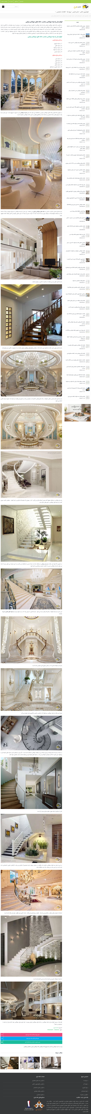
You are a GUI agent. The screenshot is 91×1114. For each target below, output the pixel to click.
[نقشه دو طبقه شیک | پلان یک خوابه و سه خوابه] (88, 381)
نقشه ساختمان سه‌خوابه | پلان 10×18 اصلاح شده (76, 227)
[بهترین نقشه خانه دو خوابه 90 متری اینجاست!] (88, 123)
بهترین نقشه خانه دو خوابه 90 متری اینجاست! (76, 123)
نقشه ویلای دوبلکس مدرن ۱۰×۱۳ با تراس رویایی (75, 163)
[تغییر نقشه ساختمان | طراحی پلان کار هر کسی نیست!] (88, 367)
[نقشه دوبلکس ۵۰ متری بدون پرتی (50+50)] (88, 204)
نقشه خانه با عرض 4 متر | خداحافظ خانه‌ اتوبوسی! (77, 75)
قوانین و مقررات (83, 1095)
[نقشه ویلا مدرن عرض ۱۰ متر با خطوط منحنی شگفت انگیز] (88, 147)
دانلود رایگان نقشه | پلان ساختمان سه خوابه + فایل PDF (76, 116)
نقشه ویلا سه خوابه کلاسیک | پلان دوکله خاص (76, 274)
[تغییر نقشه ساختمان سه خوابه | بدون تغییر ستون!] (88, 51)
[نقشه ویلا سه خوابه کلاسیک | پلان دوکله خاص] (88, 274)
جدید (77, 22)
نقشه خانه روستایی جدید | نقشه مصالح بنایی (76, 353)
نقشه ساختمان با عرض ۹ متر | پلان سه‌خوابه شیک (76, 170)
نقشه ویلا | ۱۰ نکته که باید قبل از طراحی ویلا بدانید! (76, 35)
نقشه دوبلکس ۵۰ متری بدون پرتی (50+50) (76, 204)
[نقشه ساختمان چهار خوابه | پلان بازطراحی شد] (88, 178)
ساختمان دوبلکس (27, 1047)
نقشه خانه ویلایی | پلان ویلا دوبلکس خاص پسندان (76, 323)
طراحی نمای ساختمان (39, 1088)
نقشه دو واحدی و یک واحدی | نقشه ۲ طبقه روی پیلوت (76, 337)
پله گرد (51, 1047)
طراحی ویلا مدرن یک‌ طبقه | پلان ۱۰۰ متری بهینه (75, 67)
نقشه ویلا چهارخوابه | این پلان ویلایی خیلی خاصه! (76, 131)
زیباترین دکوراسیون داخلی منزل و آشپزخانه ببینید (75, 294)
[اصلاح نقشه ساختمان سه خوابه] (88, 281)
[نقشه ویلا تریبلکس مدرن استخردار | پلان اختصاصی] (88, 90)
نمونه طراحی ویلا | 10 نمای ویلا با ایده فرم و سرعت (76, 389)
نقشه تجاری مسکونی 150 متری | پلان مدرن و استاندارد (75, 108)
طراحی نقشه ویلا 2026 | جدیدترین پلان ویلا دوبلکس (76, 139)
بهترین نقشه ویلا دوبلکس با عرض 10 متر (77, 307)
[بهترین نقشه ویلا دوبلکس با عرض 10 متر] (88, 307)
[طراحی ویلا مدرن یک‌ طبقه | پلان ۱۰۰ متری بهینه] (88, 67)
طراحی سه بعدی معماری (38, 1081)
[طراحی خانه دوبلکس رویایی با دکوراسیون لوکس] (88, 191)
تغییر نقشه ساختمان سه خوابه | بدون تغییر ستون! (76, 51)
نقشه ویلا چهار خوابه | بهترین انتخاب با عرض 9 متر (75, 156)
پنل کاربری (84, 1088)
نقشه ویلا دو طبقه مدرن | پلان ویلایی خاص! (76, 300)
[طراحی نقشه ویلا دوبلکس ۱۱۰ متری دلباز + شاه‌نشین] (88, 43)
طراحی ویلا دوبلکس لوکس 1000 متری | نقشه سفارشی (75, 99)
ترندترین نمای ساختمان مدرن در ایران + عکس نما (75, 218)
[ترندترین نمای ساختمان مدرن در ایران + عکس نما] (88, 218)
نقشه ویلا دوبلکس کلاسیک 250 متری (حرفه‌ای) (75, 267)
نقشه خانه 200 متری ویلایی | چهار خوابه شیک (75, 375)
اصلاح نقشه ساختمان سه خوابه (79, 281)
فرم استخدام (84, 1091)
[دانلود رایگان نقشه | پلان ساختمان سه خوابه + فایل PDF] (88, 115)
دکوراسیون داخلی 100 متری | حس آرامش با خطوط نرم (76, 260)
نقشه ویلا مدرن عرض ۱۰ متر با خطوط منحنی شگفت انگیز (76, 147)
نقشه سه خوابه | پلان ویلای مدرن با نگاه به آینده (75, 360)
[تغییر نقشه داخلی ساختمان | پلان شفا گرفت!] (88, 287)
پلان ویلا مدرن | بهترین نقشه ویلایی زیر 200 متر (75, 330)
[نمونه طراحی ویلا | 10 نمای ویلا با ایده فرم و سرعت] (88, 388)
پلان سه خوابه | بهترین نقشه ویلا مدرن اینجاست (77, 235)
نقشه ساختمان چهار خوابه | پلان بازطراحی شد (76, 178)
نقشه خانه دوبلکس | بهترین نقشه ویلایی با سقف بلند (76, 346)
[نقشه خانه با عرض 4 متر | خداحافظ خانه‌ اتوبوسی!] (88, 74)
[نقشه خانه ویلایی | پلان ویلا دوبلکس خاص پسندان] (88, 322)
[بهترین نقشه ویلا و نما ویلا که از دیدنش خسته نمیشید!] (88, 59)
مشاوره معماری (40, 1095)
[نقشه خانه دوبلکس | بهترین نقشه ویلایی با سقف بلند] (88, 345)
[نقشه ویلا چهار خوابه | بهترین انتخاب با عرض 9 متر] (88, 155)
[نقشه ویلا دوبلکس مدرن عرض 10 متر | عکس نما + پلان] (88, 82)
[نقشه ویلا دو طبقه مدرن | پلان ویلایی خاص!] (88, 300)
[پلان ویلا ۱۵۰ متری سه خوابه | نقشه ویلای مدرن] (88, 185)
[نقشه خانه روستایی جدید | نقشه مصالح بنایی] (88, 353)
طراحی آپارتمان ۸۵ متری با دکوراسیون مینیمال (76, 198)
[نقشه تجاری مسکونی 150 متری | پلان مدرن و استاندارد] (88, 107)
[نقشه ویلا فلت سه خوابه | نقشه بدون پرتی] (88, 396)
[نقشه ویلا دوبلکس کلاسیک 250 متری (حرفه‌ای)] (88, 267)
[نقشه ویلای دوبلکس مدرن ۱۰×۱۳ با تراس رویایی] (88, 163)
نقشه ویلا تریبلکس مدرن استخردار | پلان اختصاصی (77, 91)
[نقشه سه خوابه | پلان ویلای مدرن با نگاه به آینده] (88, 360)
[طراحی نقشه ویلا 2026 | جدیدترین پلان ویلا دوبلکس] (88, 138)
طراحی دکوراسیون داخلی (38, 1084)
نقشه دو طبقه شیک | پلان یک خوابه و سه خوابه (75, 381)
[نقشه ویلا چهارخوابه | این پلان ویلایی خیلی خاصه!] (88, 130)
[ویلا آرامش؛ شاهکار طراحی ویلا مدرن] (88, 211)
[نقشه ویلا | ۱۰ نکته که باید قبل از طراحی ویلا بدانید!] (88, 34)
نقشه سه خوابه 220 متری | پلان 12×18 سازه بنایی (76, 314)
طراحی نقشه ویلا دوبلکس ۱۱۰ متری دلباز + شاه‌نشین (76, 43)
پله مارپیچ (47, 1047)
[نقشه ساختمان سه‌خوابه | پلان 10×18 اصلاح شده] (88, 226)
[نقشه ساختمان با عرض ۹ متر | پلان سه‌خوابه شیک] (88, 170)
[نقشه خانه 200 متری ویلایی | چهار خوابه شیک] (88, 375)
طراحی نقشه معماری (39, 1091)
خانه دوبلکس (42, 1047)
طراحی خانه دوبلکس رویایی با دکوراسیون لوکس (75, 191)
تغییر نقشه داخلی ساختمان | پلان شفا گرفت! (76, 287)
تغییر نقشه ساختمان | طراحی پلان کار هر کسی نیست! (75, 367)
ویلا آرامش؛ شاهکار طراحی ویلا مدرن (77, 211)
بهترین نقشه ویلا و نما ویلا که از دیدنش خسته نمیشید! (75, 60)
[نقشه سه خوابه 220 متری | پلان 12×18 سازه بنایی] (88, 314)
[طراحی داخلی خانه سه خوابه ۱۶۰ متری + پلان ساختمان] (88, 243)
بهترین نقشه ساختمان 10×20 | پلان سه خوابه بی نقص (76, 27)
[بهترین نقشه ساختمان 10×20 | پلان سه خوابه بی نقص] (88, 26)
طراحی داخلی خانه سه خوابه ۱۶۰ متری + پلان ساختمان (76, 243)
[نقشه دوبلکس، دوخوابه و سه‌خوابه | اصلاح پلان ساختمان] (88, 251)
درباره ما (85, 1081)
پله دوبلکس (55, 1047)
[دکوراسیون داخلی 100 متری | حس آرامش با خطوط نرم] (88, 259)
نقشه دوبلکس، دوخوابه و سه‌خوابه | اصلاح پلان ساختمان (75, 251)
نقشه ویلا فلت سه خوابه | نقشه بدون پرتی (76, 396)
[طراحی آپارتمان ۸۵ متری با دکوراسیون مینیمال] (88, 198)
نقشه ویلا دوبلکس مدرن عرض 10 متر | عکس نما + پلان (76, 83)
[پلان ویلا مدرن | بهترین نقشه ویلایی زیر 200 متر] (88, 330)
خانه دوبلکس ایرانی (35, 1047)
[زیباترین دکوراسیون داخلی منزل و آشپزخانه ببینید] (88, 294)
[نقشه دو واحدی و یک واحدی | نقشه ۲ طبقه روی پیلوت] (88, 337)
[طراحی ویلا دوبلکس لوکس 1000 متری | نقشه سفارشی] (88, 99)
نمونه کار (85, 1084)
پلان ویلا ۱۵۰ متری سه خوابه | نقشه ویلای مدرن (75, 185)
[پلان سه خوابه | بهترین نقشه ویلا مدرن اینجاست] (88, 234)
